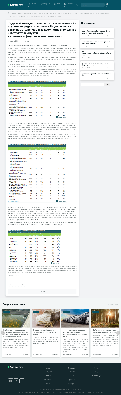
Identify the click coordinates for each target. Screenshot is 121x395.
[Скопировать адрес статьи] (23, 284)
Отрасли (6, 312)
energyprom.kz (14, 275)
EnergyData (45, 5)
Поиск (107, 84)
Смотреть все (113, 305)
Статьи (57, 5)
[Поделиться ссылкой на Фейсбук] (17, 284)
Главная (32, 5)
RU (77, 5)
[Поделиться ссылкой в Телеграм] (11, 284)
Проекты (71, 380)
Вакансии (68, 5)
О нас (96, 368)
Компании (71, 372)
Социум (71, 384)
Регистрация (96, 376)
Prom (16, 4)
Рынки (36, 312)
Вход (96, 372)
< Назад (42, 291)
